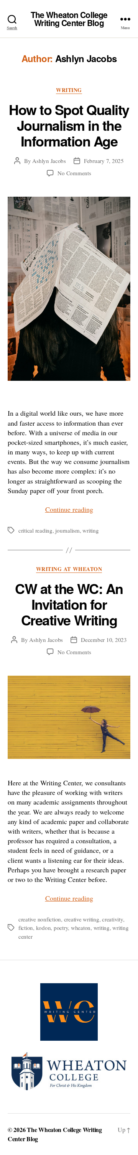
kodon (43, 927)
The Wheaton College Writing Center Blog (69, 19)
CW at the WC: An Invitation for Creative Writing (69, 604)
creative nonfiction (39, 919)
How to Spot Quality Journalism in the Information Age (69, 125)
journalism (67, 530)
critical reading (35, 530)
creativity (112, 919)
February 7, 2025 (104, 161)
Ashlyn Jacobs (49, 161)
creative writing (81, 919)
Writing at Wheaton (69, 569)
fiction (25, 927)
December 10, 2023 (104, 639)
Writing (69, 90)
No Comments (74, 173)
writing (90, 530)
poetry (61, 927)
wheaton (80, 927)
